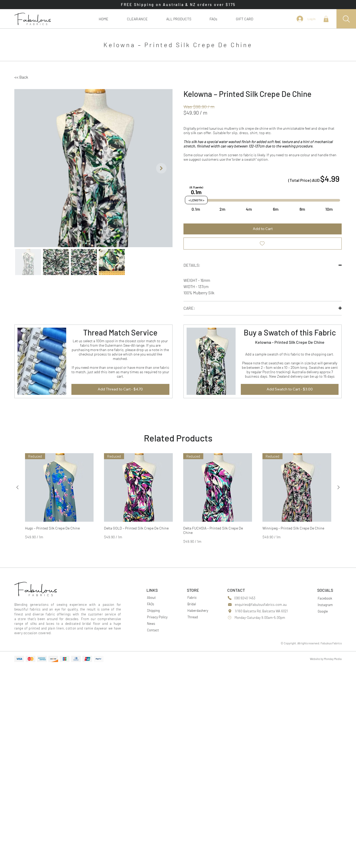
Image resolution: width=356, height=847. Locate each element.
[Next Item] (161, 168)
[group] (178, 498)
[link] (326, 19)
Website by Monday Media (326, 659)
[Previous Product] (17, 487)
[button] (178, 19)
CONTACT (236, 590)
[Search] (346, 19)
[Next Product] (338, 487)
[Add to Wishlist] (262, 244)
